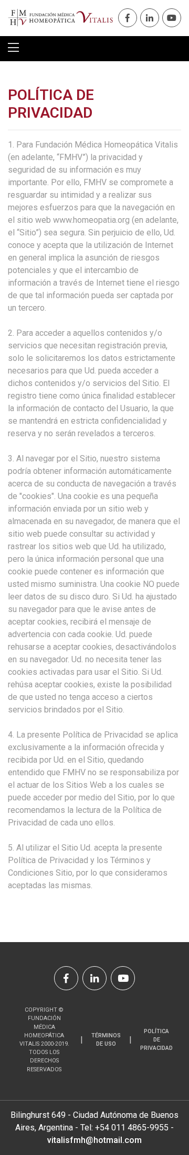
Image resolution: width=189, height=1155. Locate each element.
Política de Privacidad (156, 1039)
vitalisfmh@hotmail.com (94, 1140)
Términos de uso (106, 1039)
